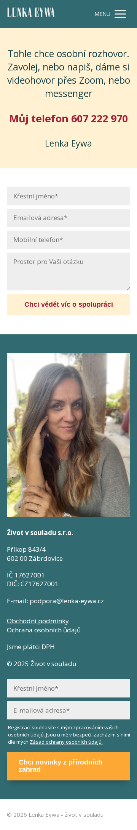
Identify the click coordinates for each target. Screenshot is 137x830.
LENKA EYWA (31, 14)
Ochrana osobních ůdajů (44, 630)
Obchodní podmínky (38, 620)
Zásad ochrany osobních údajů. (66, 741)
